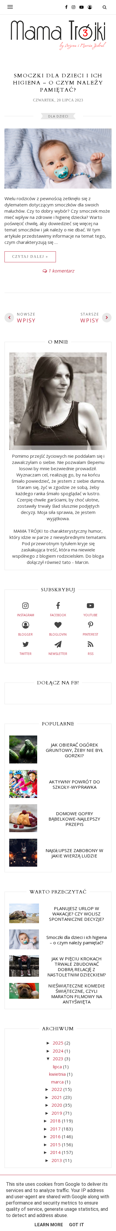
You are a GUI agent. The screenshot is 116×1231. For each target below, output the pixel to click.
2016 (56, 1136)
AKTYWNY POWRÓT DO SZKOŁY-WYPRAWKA (74, 784)
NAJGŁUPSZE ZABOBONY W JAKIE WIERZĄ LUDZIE (74, 853)
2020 (57, 1105)
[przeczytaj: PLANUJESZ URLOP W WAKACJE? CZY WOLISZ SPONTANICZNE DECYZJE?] (24, 921)
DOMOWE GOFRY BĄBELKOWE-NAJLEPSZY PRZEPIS (74, 818)
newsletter (57, 654)
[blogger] (88, 7)
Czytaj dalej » (30, 257)
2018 (56, 1121)
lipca (58, 1067)
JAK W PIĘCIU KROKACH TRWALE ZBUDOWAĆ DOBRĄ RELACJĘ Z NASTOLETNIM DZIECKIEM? (76, 967)
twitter (26, 654)
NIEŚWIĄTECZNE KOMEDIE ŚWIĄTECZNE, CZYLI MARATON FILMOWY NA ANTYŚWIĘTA (76, 994)
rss (90, 654)
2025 (59, 1043)
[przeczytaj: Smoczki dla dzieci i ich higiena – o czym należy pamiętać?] (24, 948)
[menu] (10, 7)
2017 (56, 1129)
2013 (57, 1160)
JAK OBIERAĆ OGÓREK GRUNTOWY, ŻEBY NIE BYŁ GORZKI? (74, 750)
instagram (25, 615)
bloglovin (58, 634)
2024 (59, 1051)
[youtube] (80, 7)
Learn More (49, 1224)
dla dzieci (58, 116)
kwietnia (58, 1074)
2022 (57, 1089)
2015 (56, 1144)
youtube (91, 615)
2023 (59, 1058)
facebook (58, 615)
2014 (56, 1152)
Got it (76, 1224)
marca (58, 1082)
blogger (25, 634)
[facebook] (65, 7)
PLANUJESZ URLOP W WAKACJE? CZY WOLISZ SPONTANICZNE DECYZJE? (76, 913)
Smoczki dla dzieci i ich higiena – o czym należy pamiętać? (58, 83)
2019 (57, 1113)
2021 (57, 1097)
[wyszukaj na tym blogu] (104, 7)
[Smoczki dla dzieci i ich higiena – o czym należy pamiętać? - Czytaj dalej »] (58, 187)
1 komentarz (61, 271)
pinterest (90, 634)
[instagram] (72, 7)
